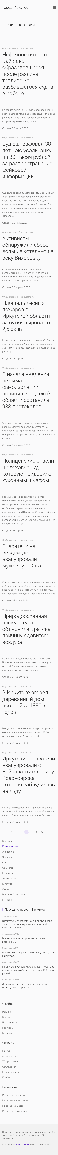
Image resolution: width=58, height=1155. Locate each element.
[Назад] (11, 832)
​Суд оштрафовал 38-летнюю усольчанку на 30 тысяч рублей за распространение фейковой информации (27, 160)
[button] (54, 7)
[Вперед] (47, 832)
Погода (6, 1050)
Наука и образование (14, 894)
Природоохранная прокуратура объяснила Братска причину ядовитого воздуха (26, 629)
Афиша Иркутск (11, 1056)
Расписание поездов (13, 1095)
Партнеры (7, 1027)
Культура (7, 884)
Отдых (5, 889)
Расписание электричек (15, 1100)
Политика (7, 873)
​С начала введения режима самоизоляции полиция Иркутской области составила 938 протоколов (26, 390)
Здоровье (7, 857)
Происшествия (10, 846)
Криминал (7, 841)
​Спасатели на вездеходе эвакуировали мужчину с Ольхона (26, 556)
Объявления (9, 1066)
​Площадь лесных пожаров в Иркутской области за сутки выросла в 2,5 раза (26, 316)
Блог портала (9, 1022)
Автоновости (9, 878)
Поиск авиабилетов (13, 1105)
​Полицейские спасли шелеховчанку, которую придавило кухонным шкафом (28, 470)
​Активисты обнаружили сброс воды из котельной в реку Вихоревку (28, 248)
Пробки (6, 1077)
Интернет (7, 899)
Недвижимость (10, 1072)
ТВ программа (10, 1061)
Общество (7, 867)
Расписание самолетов (14, 1111)
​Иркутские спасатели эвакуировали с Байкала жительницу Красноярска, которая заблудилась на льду (28, 775)
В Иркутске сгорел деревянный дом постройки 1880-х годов (25, 702)
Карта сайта (8, 1033)
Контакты (7, 1017)
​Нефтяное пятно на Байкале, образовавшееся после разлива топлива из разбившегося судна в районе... (27, 74)
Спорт (5, 862)
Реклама (6, 1011)
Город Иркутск (15, 7)
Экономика (8, 851)
